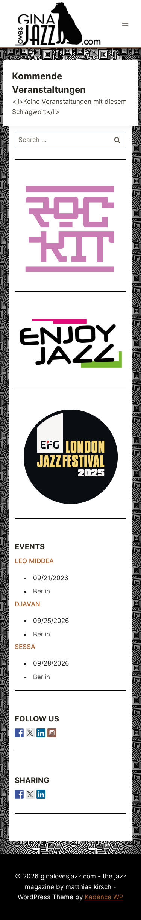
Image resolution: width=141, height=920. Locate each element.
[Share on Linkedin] (40, 794)
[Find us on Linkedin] (40, 732)
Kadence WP (104, 897)
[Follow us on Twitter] (30, 732)
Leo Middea (34, 561)
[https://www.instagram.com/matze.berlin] (51, 732)
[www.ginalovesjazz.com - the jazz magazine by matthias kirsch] (19, 794)
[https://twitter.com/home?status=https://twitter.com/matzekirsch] (30, 794)
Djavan (27, 604)
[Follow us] (19, 732)
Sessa (25, 646)
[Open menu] (125, 23)
